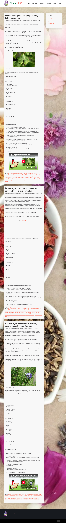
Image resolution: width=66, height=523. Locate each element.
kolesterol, (19, 311)
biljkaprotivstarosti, (32, 174)
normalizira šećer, (12, 312)
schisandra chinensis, (26, 313)
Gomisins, (37, 309)
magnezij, (16, 496)
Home (29, 3)
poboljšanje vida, (24, 312)
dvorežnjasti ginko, (8, 177)
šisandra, (9, 315)
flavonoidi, (22, 495)
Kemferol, (11, 178)
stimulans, (36, 315)
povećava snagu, (16, 313)
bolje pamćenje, (37, 308)
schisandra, (21, 313)
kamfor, (36, 495)
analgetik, (10, 494)
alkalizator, (14, 173)
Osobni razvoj (42, 3)
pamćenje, (7, 180)
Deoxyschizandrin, (14, 309)
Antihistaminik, (26, 173)
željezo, (11, 500)
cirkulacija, (9, 309)
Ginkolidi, (34, 177)
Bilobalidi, (38, 174)
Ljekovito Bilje (12, 171)
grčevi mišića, (30, 495)
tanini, (14, 499)
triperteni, (30, 499)
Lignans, (31, 311)
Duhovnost (54, 3)
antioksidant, (31, 173)
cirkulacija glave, (8, 495)
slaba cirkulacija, (29, 498)
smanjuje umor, (13, 315)
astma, (6, 174)
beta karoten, (22, 494)
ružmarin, (24, 498)
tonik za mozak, (37, 180)
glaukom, (37, 177)
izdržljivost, (11, 311)
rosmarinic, (13, 498)
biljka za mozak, (19, 174)
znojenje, (8, 316)
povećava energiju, (36, 312)
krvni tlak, (28, 311)
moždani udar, (38, 178)
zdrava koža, (7, 500)
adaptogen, (10, 173)
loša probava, (11, 496)
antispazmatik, (14, 494)
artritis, (18, 494)
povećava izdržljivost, (9, 313)
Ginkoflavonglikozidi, (28, 177)
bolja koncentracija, (30, 308)
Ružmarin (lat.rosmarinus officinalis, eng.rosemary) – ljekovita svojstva (21, 324)
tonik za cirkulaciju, (31, 180)
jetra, (14, 311)
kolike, (39, 495)
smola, (33, 498)
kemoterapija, (15, 178)
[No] (64, 521)
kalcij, (34, 495)
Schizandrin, (32, 313)
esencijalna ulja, (17, 495)
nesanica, (7, 312)
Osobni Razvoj (50, 21)
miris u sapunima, (31, 496)
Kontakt (60, 3)
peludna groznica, (18, 312)
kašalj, (16, 311)
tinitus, (26, 180)
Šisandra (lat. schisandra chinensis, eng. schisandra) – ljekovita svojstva (22, 189)
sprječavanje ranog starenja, (21, 315)
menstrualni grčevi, (21, 496)
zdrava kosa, (37, 499)
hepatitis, (7, 311)
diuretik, (22, 309)
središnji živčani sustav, (13, 180)
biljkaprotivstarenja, (25, 174)
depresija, (19, 309)
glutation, (34, 309)
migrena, (26, 496)
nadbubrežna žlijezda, (37, 311)
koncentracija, (20, 178)
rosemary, (9, 498)
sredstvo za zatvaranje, (21, 180)
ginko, (23, 177)
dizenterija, (26, 309)
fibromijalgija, (14, 177)
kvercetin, (25, 178)
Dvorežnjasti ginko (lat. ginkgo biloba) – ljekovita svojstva (22, 16)
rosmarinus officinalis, (19, 498)
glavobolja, (7, 178)
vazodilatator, (7, 181)
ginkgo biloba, (19, 177)
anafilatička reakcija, (20, 173)
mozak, (35, 496)
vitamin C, (33, 499)
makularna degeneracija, (31, 178)
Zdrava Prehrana (51, 23)
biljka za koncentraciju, (12, 174)
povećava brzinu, (30, 312)
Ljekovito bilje (48, 3)
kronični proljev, (24, 311)
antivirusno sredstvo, (37, 173)
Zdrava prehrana (34, 3)
